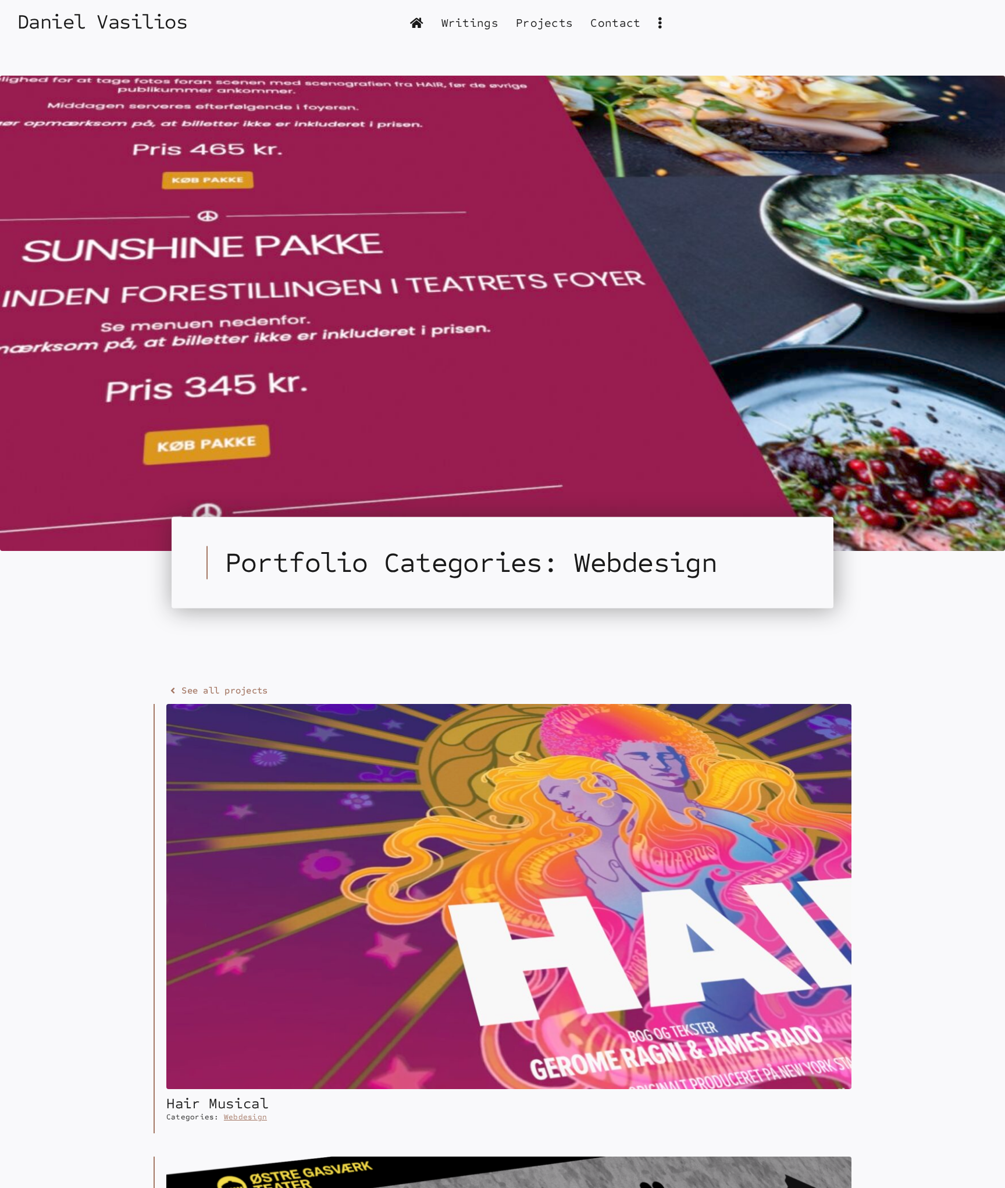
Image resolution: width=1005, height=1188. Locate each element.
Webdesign (245, 1117)
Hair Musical (217, 1103)
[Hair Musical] (508, 711)
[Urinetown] (508, 1163)
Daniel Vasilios (102, 22)
